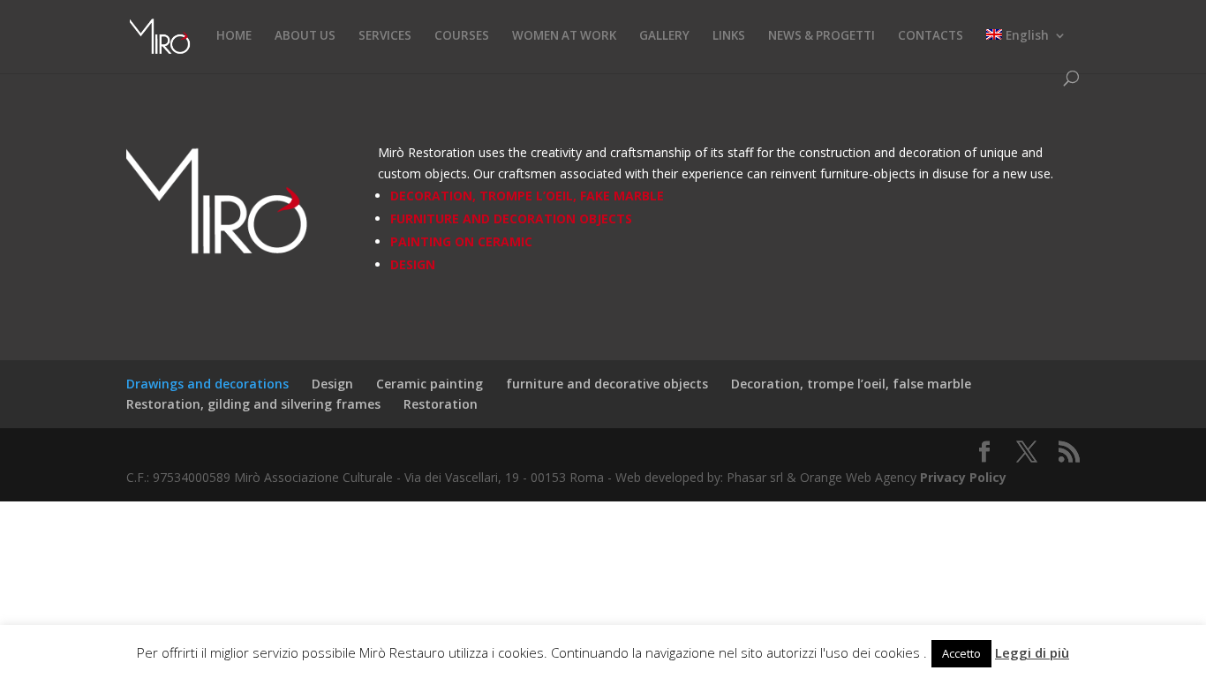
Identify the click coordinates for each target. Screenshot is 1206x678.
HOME (234, 36)
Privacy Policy (963, 477)
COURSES (461, 36)
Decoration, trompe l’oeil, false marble (851, 383)
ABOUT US (305, 36)
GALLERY (664, 36)
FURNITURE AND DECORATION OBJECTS (511, 218)
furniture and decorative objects (607, 383)
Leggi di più (1032, 652)
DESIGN (412, 264)
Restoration (440, 404)
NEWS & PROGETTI (821, 36)
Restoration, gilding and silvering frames (253, 404)
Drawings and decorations (207, 383)
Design (332, 383)
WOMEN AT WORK (564, 36)
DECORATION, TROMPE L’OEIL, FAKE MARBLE (527, 195)
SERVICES (384, 36)
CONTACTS (930, 36)
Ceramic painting (429, 383)
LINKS (728, 36)
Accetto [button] (961, 653)
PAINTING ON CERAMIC (461, 241)
